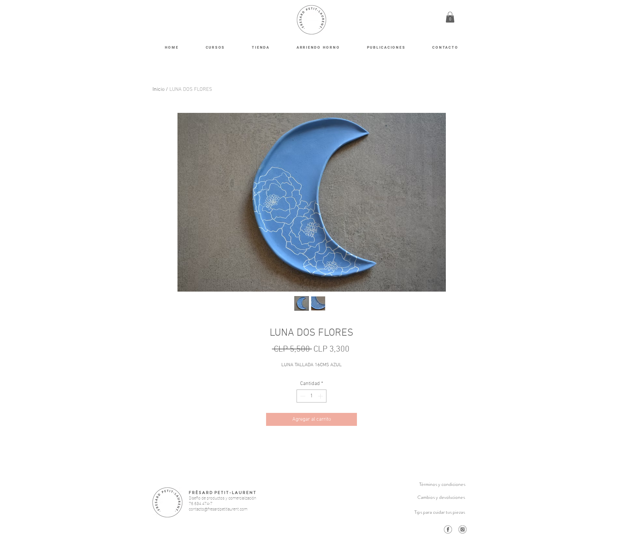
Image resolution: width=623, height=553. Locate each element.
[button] (450, 17)
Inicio (159, 89)
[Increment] (320, 396)
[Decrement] (302, 396)
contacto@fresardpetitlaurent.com (218, 509)
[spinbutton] (311, 396)
